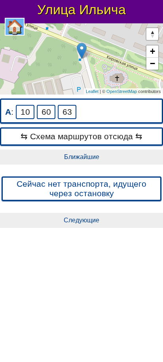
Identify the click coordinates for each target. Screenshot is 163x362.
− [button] (152, 63)
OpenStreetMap (121, 91)
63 (67, 111)
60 (46, 111)
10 (25, 111)
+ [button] (152, 51)
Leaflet (92, 91)
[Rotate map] (152, 34)
